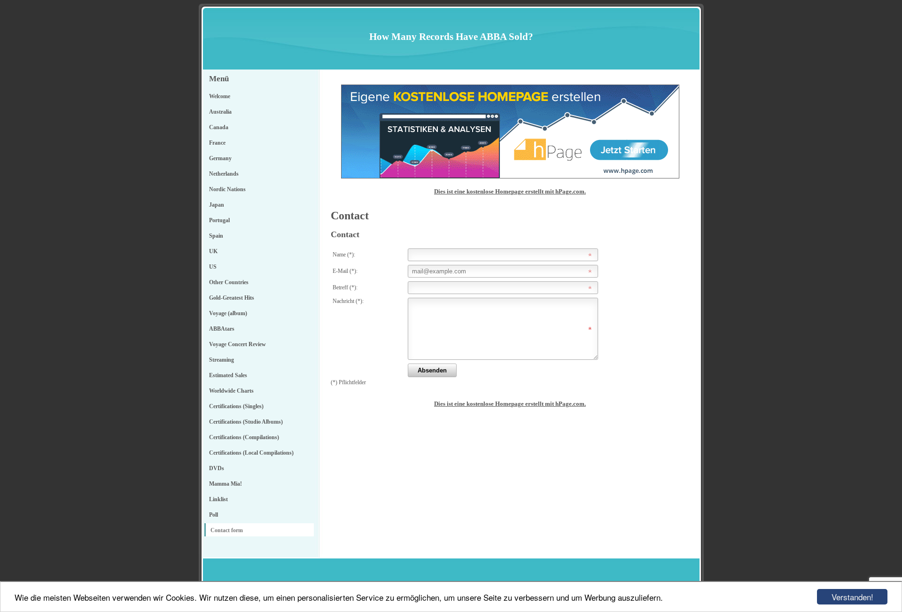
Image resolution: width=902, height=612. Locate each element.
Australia (220, 111)
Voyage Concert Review (237, 344)
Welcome (219, 96)
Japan (216, 204)
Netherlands (224, 173)
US (213, 266)
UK (213, 251)
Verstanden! (852, 597)
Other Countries (229, 282)
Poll (213, 514)
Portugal (219, 220)
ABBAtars (221, 328)
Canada (218, 127)
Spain (216, 235)
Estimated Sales (228, 375)
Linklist (218, 499)
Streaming (221, 359)
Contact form (226, 530)
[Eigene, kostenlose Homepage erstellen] (510, 176)
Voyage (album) (228, 313)
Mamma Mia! (225, 483)
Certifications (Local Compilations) (251, 452)
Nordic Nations (227, 189)
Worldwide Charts (231, 390)
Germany (220, 158)
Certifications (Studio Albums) (246, 421)
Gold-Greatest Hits (231, 297)
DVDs (216, 468)
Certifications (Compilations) (244, 437)
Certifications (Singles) (236, 406)
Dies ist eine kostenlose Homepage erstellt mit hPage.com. (510, 191)
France (217, 142)
